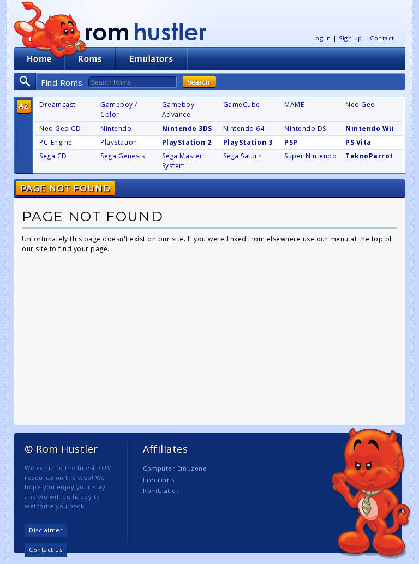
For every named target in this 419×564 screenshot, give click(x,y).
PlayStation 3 (248, 142)
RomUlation (161, 490)
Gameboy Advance (178, 109)
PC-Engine (56, 142)
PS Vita (358, 142)
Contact (382, 38)
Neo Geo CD (60, 128)
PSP (291, 142)
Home (39, 58)
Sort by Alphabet (24, 107)
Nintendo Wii (369, 128)
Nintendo (115, 128)
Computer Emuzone (175, 468)
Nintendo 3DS (187, 128)
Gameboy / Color (118, 109)
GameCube (241, 104)
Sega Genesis (122, 156)
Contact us (45, 549)
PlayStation (118, 142)
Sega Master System (182, 160)
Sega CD (53, 156)
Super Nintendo (310, 156)
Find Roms (62, 82)
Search (199, 82)
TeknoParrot (369, 156)
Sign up (350, 38)
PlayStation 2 (187, 142)
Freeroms (158, 480)
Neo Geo (360, 104)
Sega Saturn (242, 156)
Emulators (152, 58)
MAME (294, 104)
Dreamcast (57, 104)
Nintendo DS (305, 128)
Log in (321, 38)
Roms (90, 58)
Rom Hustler (146, 31)
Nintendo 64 (244, 128)
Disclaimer (46, 530)
